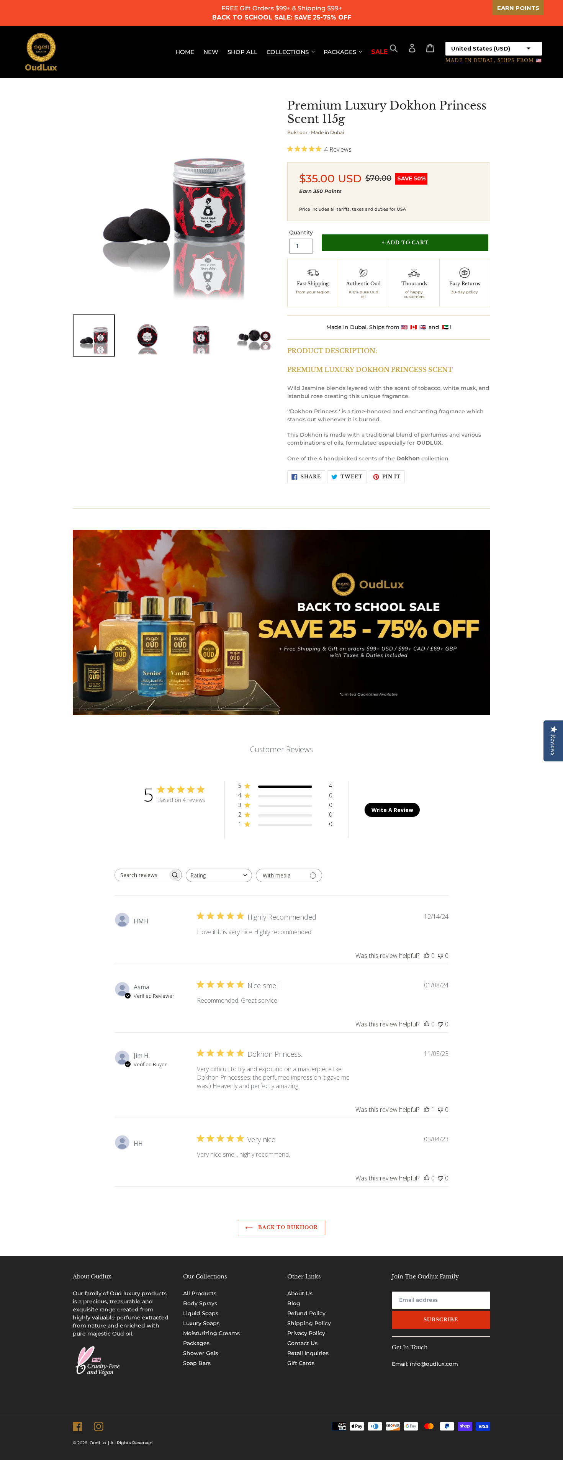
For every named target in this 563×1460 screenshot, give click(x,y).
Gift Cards (300, 1363)
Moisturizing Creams (211, 1333)
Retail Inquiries (308, 1353)
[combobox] (219, 875)
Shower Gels (200, 1353)
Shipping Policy (309, 1323)
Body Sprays (200, 1303)
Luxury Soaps (201, 1323)
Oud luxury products (138, 1293)
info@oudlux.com (434, 1363)
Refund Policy (306, 1313)
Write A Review (392, 809)
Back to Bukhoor (287, 1227)
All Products (199, 1293)
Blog (293, 1303)
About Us (300, 1293)
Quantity (301, 232)
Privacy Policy (306, 1333)
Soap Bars (197, 1363)
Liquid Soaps (200, 1313)
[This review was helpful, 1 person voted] (426, 1109)
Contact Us (302, 1343)
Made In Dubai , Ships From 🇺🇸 (493, 60)
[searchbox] (141, 875)
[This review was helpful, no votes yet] (426, 955)
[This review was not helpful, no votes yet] (440, 955)
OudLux (98, 1442)
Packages (196, 1343)
